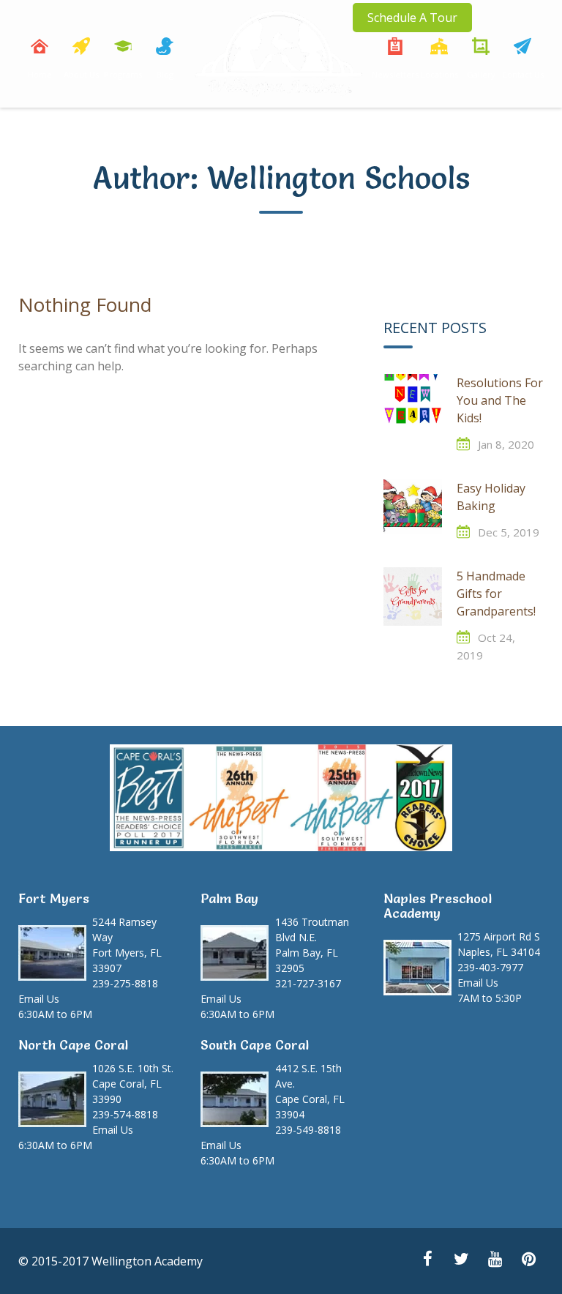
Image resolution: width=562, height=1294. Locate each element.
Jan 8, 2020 (506, 444)
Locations (439, 74)
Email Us (38, 999)
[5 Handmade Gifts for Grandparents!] (412, 596)
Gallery (481, 74)
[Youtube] (495, 1260)
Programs (123, 74)
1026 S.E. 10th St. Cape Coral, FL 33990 (132, 1083)
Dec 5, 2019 (508, 532)
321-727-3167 (308, 983)
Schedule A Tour (412, 18)
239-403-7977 (490, 967)
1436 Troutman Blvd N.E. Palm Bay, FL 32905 (312, 945)
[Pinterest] (528, 1260)
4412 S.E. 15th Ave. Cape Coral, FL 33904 (310, 1091)
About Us (81, 74)
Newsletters (395, 74)
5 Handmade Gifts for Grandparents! (496, 593)
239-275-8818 (125, 983)
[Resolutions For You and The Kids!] (412, 403)
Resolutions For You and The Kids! (500, 400)
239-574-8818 (125, 1114)
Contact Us (523, 74)
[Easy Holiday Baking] (412, 508)
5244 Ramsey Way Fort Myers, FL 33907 (127, 945)
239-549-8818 (308, 1130)
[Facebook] (427, 1260)
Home (40, 74)
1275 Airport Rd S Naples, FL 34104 (498, 944)
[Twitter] (461, 1260)
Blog (165, 74)
